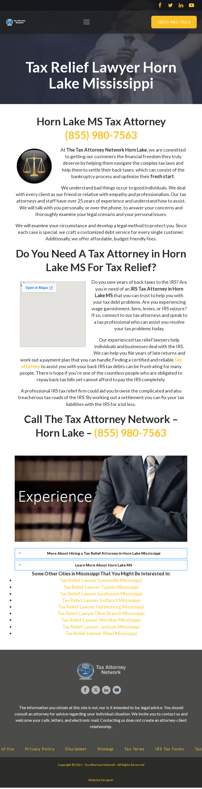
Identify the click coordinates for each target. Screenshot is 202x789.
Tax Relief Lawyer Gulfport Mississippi (101, 600)
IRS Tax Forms (169, 748)
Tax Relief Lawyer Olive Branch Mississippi (101, 613)
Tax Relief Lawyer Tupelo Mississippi (101, 587)
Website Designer (101, 780)
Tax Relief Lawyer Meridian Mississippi (101, 620)
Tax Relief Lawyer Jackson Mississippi (101, 627)
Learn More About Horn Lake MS (103, 565)
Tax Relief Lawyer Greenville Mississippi (101, 580)
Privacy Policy (40, 748)
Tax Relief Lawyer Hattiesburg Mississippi (101, 607)
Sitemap (106, 748)
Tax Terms (134, 748)
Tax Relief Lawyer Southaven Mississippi (101, 593)
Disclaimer (76, 748)
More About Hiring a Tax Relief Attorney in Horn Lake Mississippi (103, 553)
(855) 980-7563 (174, 21)
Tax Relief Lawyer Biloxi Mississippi (101, 633)
